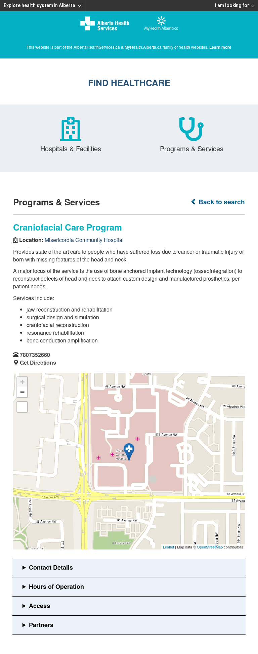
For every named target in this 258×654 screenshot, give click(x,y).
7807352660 (35, 355)
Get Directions (38, 362)
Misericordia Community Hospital (84, 240)
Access (39, 605)
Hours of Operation (56, 586)
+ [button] (22, 382)
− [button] (22, 392)
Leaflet (168, 546)
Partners (41, 624)
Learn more (220, 47)
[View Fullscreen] (22, 407)
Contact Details (51, 567)
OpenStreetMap (210, 546)
